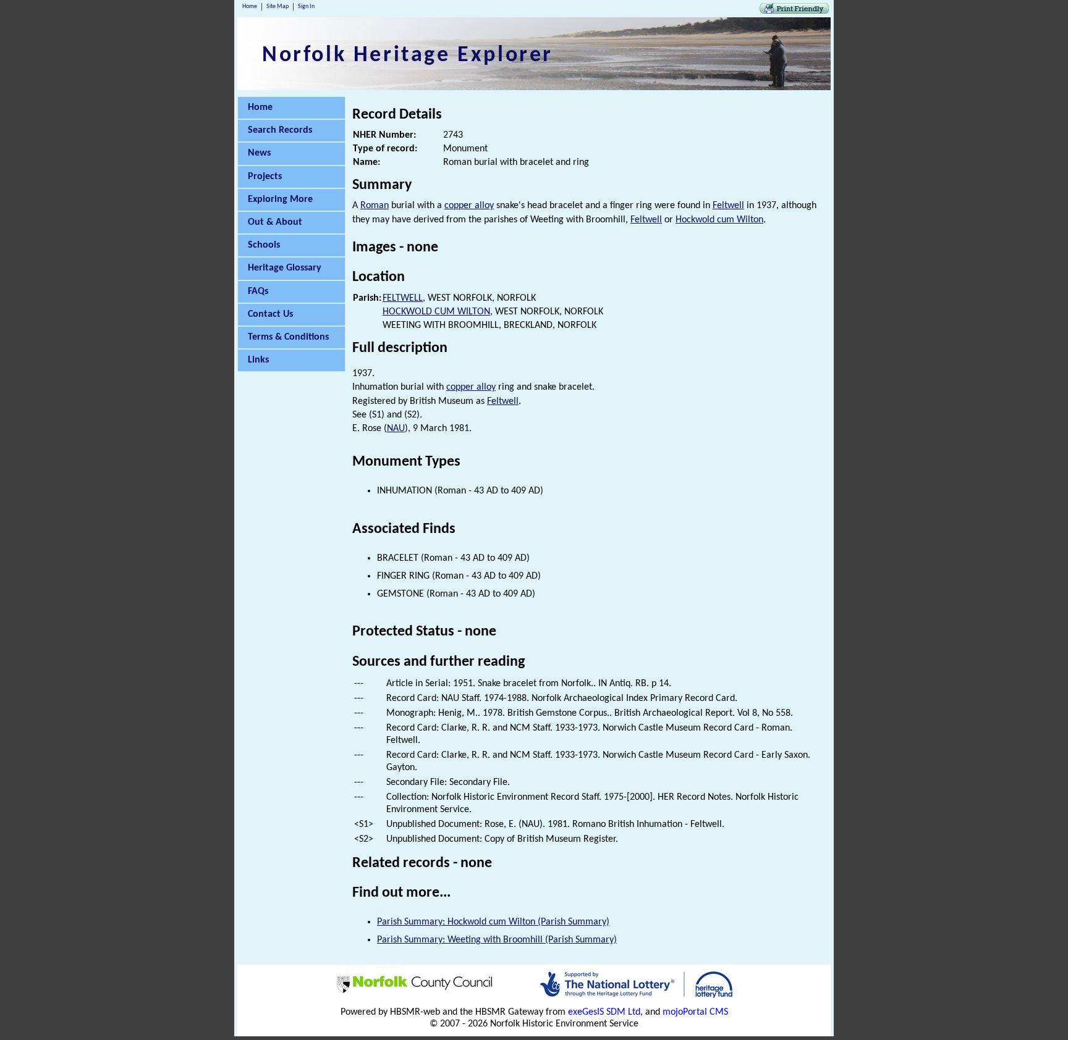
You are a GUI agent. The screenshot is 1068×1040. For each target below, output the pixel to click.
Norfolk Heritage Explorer (407, 55)
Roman (374, 206)
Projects (265, 177)
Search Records (280, 130)
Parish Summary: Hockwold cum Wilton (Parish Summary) (493, 922)
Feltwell (728, 206)
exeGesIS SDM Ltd (604, 1012)
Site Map (277, 6)
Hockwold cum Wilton (719, 220)
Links (258, 360)
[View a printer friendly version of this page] (794, 11)
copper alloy (469, 206)
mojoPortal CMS (695, 1012)
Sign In (306, 6)
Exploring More (280, 199)
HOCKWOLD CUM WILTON (436, 312)
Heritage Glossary (284, 268)
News (259, 153)
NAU (396, 429)
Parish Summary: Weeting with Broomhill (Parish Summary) (497, 940)
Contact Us (270, 314)
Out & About (275, 222)
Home (249, 6)
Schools (264, 245)
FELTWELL (403, 298)
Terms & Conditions (288, 337)
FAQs (258, 291)
